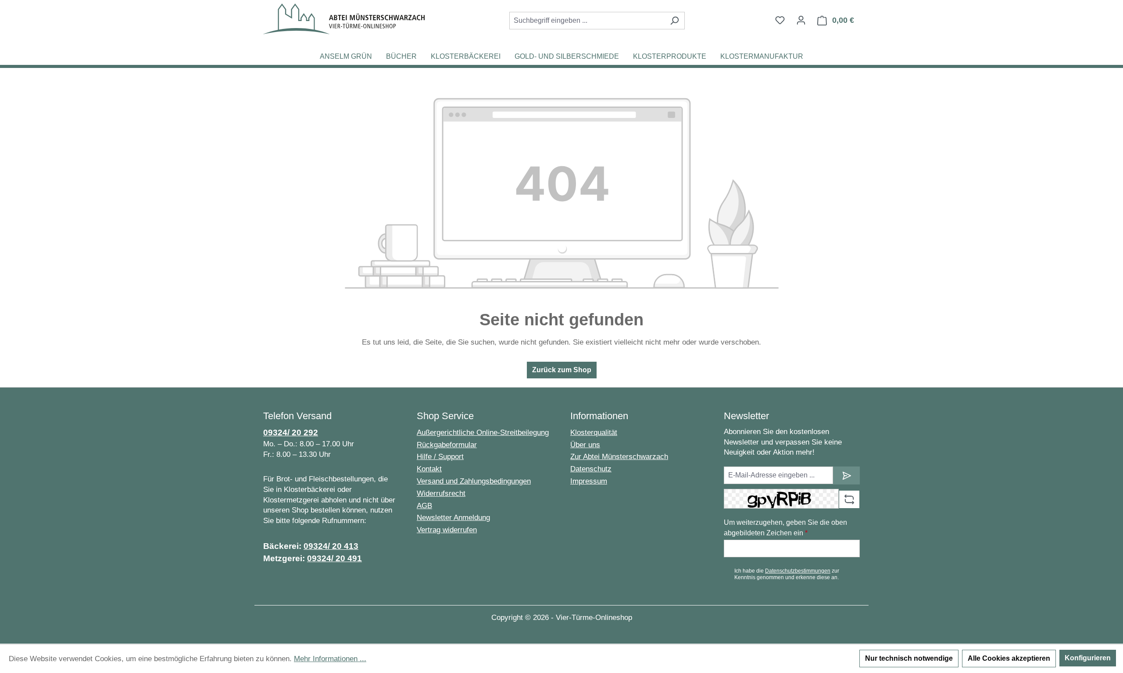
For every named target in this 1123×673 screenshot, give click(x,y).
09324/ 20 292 (290, 432)
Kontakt (429, 469)
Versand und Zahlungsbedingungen (474, 481)
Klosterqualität (593, 432)
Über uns (585, 445)
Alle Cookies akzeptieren (1009, 658)
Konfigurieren (1088, 658)
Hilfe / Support (440, 456)
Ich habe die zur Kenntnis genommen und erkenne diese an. (786, 574)
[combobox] (587, 20)
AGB (424, 506)
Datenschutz (591, 469)
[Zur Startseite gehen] (344, 19)
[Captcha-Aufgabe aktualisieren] (849, 499)
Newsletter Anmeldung (453, 517)
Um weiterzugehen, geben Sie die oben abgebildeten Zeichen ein (785, 528)
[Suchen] (674, 20)
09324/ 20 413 (331, 546)
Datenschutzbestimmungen (797, 571)
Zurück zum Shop (561, 370)
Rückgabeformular (447, 445)
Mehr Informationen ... (330, 659)
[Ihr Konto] (801, 20)
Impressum (588, 481)
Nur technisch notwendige (909, 658)
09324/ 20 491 (334, 558)
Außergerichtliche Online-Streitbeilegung (483, 432)
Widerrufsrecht (441, 493)
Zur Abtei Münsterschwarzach (619, 456)
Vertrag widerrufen (447, 530)
